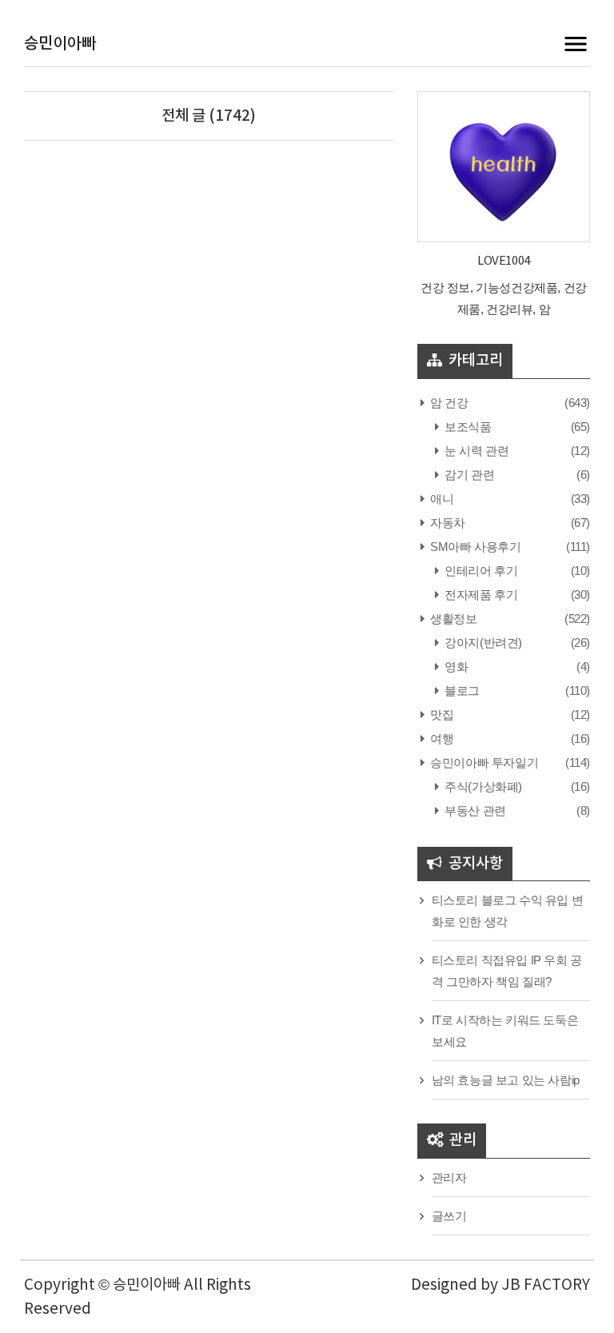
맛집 (440, 714)
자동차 (446, 522)
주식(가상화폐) (482, 786)
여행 (440, 738)
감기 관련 (468, 474)
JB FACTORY (545, 1285)
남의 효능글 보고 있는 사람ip (506, 1080)
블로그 (461, 690)
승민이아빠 (60, 44)
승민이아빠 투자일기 (483, 762)
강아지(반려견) (482, 642)
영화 (455, 666)
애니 (440, 498)
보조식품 (467, 426)
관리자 (449, 1177)
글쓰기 (449, 1216)
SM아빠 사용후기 (474, 546)
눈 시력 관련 (475, 450)
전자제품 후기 (479, 594)
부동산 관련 (474, 810)
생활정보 (452, 618)
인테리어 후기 (479, 570)
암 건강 (448, 402)
